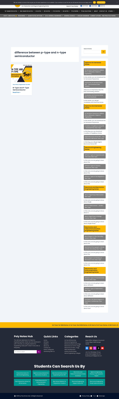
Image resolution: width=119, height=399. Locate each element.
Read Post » (16, 92)
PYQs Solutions (86, 11)
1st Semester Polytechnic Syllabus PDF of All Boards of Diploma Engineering (94, 71)
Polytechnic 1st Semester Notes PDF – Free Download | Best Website (94, 84)
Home (45, 340)
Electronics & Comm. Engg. (72, 346)
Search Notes (88, 49)
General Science (69, 16)
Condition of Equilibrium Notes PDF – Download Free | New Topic (94, 127)
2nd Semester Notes (26, 11)
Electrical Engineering (71, 342)
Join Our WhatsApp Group (93, 352)
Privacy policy (101, 2)
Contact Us (103, 11)
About (96, 11)
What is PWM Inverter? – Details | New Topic (94, 206)
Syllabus (46, 344)
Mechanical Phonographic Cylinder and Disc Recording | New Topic (95, 248)
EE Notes (38, 11)
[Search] (103, 52)
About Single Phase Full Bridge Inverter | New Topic (93, 217)
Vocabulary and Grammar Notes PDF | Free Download (94, 96)
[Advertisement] (45, 33)
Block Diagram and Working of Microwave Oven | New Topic (93, 258)
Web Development (70, 349)
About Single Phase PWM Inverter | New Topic (94, 195)
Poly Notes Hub (23, 336)
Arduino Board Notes (70, 351)
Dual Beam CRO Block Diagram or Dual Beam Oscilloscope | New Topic (94, 301)
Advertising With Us (49, 351)
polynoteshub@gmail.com (93, 354)
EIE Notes (66, 11)
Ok (94, 2)
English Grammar (83, 16)
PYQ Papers (74, 11)
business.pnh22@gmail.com (93, 356)
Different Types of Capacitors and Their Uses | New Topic (94, 156)
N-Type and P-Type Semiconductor (21, 89)
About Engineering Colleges (72, 353)
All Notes (46, 342)
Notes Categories (49, 349)
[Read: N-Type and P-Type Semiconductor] (21, 73)
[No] (117, 2)
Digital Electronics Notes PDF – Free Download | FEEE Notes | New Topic (95, 137)
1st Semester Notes (11, 11)
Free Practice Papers (109, 16)
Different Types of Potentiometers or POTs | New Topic (94, 278)
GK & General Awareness (53, 16)
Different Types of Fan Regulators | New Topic (95, 177)
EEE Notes (47, 11)
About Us (46, 346)
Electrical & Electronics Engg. (73, 344)
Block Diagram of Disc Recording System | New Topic (94, 237)
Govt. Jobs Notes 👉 (10, 16)
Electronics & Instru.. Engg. (72, 347)
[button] (11, 11)
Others (110, 11)
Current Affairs (95, 16)
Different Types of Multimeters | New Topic (94, 289)
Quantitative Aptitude (35, 16)
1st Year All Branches (70, 340)
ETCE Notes (56, 11)
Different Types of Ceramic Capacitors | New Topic (92, 166)
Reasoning (21, 16)
